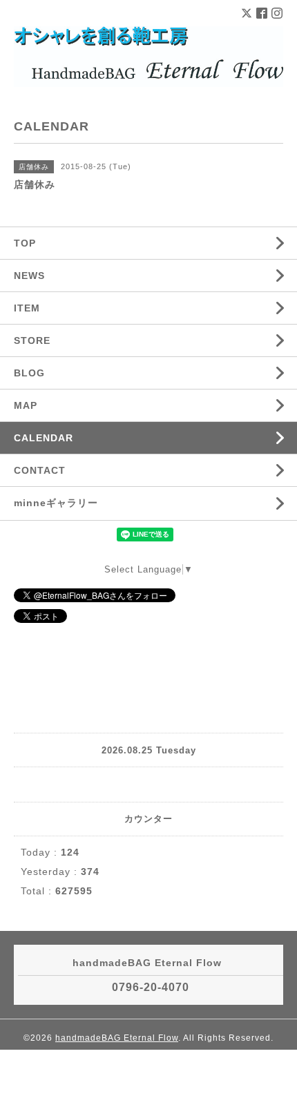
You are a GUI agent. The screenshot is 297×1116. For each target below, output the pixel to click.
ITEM (27, 308)
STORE (32, 340)
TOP (25, 243)
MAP (25, 405)
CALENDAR (43, 437)
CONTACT (40, 470)
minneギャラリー (56, 502)
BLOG (29, 372)
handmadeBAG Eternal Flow (116, 1038)
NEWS (29, 275)
